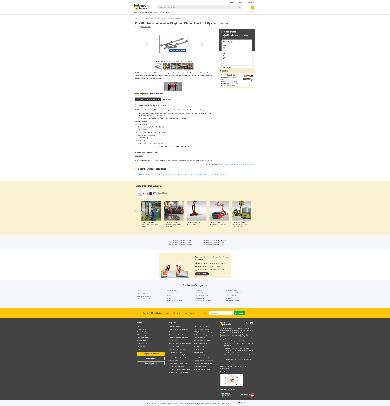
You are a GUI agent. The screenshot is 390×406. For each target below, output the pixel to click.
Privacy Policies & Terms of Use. (178, 403)
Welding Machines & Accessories (203, 361)
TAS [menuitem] (224, 63)
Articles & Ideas (141, 329)
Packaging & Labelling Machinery (203, 335)
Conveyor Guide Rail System (173, 18)
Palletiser (199, 290)
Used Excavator (231, 295)
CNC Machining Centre (144, 299)
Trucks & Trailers (198, 352)
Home (139, 326)
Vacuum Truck (230, 298)
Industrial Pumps (174, 361)
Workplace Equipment (200, 366)
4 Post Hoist (140, 291)
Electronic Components (175, 346)
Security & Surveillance (200, 343)
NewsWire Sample (142, 340)
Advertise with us (142, 343)
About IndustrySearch (143, 332)
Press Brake (200, 293)
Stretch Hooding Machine (234, 293)
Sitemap (139, 349)
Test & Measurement (200, 346)
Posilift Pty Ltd (146, 27)
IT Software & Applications (176, 366)
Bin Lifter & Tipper (142, 293)
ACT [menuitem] (224, 61)
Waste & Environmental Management (204, 358)
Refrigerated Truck (202, 298)
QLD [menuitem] (224, 51)
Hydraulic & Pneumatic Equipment (178, 355)
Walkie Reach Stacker (232, 301)
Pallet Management (199, 338)
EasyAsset (240, 359)
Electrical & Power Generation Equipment (180, 343)
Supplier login (151, 359)
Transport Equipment (200, 349)
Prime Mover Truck (202, 295)
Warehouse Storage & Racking (202, 355)
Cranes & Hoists (173, 340)
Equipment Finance (172, 293)
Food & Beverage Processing (177, 349)
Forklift (168, 298)
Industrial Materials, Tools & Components (180, 358)
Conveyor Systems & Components (153, 18)
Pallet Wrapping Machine (174, 301)
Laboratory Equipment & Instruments (179, 369)
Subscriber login (151, 363)
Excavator (169, 295)
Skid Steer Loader (231, 290)
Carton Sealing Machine (144, 296)
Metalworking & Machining (201, 329)
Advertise (251, 2)
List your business (150, 353)
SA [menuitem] (224, 53)
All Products (138, 18)
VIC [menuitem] (224, 48)
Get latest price (223, 23)
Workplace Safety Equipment (202, 369)
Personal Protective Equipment (203, 340)
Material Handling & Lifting (201, 326)
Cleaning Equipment (175, 332)
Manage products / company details (229, 164)
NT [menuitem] (224, 58)
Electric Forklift (171, 290)
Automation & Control (175, 326)
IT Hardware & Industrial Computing (179, 364)
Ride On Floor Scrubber (203, 301)
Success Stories (141, 346)
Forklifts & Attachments (175, 352)
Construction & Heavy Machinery (178, 335)
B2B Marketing (141, 335)
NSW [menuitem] (224, 45)
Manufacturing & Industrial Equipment (179, 372)
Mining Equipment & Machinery (203, 332)
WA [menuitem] (224, 56)
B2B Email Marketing (143, 338)
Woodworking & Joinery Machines (203, 364)
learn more (202, 274)
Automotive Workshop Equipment (178, 329)
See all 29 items (162, 193)
